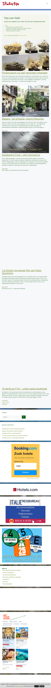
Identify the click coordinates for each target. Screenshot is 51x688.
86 (8, 402)
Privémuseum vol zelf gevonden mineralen (24, 72)
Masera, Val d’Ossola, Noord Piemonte (23, 118)
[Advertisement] (25, 599)
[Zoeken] (24, 417)
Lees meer (5, 84)
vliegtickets (6, 579)
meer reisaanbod (7, 583)
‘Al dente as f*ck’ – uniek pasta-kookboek (24, 388)
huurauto (5, 581)
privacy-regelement (19, 686)
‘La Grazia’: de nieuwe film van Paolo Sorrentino (14, 435)
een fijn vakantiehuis (8, 572)
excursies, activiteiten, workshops (12, 577)
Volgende (4, 404)
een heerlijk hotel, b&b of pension (12, 570)
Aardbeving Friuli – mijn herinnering (21, 155)
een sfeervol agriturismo (9, 574)
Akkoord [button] (36, 686)
